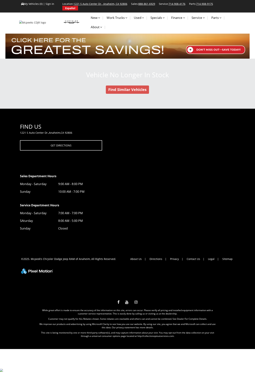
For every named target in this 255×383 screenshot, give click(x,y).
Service (197, 17)
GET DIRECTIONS (61, 145)
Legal (211, 259)
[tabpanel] (127, 46)
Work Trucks (116, 17)
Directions (156, 259)
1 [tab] (127, 54)
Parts (215, 17)
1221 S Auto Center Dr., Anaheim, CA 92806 (100, 4)
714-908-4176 (177, 4)
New (94, 17)
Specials (156, 17)
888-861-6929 (146, 4)
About (95, 27)
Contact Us (193, 259)
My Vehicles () (33, 4)
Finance (177, 17)
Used (138, 17)
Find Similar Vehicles (127, 89)
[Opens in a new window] (118, 302)
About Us (136, 259)
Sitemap (227, 259)
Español (70, 8)
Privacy (174, 259)
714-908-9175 (204, 4)
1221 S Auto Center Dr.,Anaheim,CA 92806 (46, 132)
